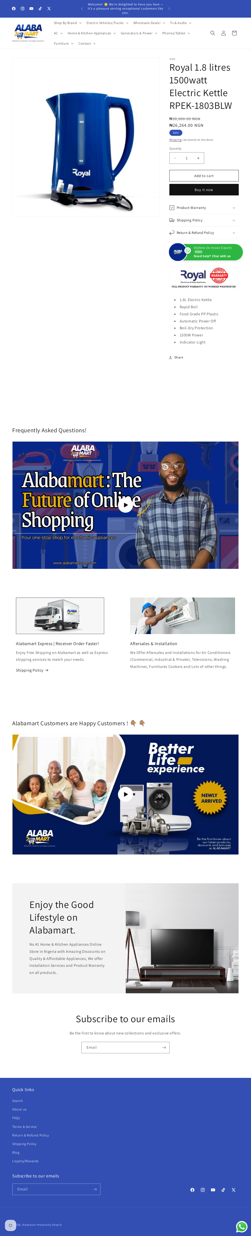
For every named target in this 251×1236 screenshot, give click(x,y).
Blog (15, 1152)
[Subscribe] (164, 1047)
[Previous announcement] (81, 8)
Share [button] (178, 357)
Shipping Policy (29, 670)
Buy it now (204, 189)
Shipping (175, 139)
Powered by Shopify (49, 1224)
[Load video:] (125, 794)
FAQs (16, 1118)
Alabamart (29, 1224)
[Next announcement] (169, 8)
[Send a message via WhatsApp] (242, 1227)
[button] (67, 23)
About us (19, 1109)
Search (17, 1100)
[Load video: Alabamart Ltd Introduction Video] (125, 505)
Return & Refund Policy (30, 1135)
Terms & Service (24, 1126)
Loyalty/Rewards (25, 1161)
